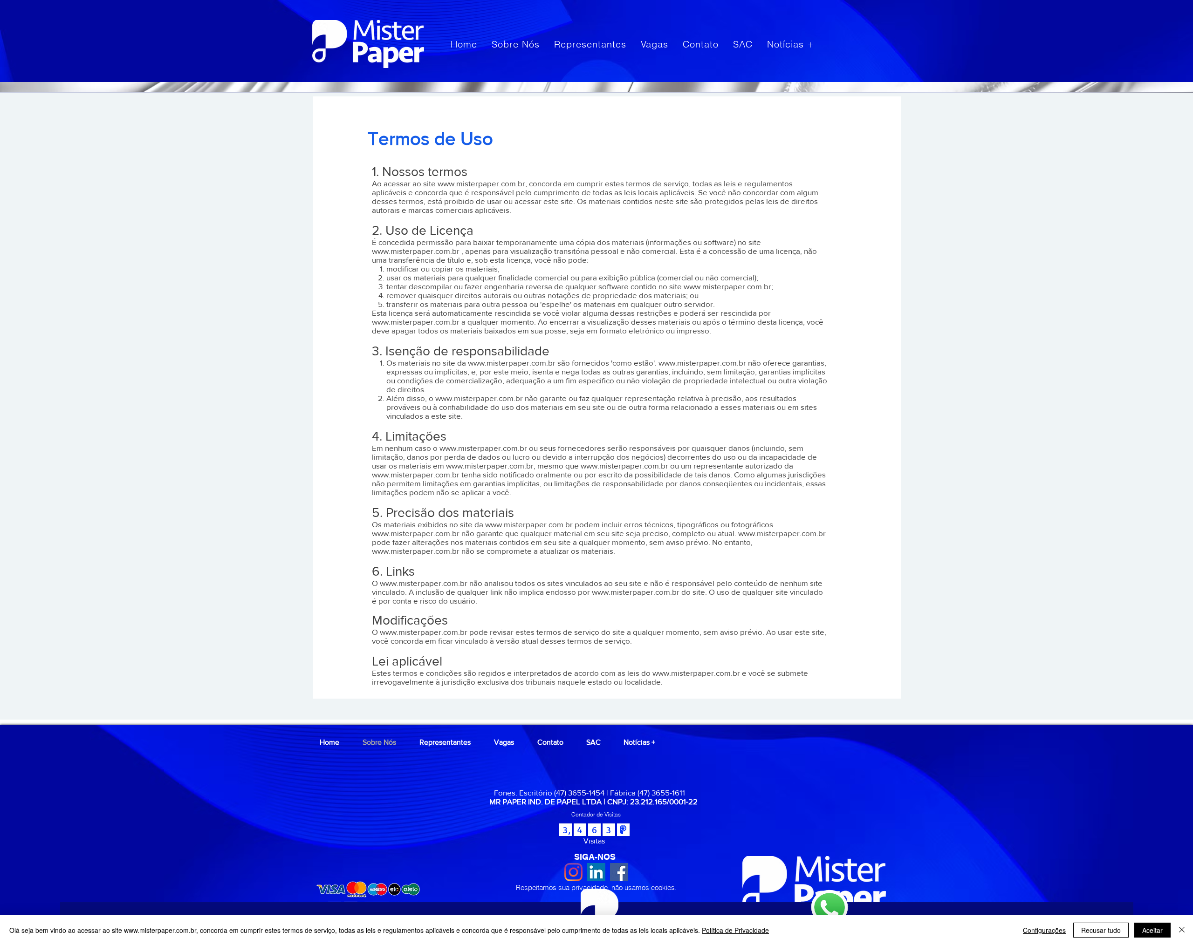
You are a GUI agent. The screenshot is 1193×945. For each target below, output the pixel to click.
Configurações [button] (1044, 930)
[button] (596, 814)
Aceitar (1152, 930)
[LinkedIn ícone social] (596, 872)
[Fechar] (1181, 930)
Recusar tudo (1101, 930)
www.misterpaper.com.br (481, 183)
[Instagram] (573, 872)
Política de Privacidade (735, 930)
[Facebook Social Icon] (619, 872)
